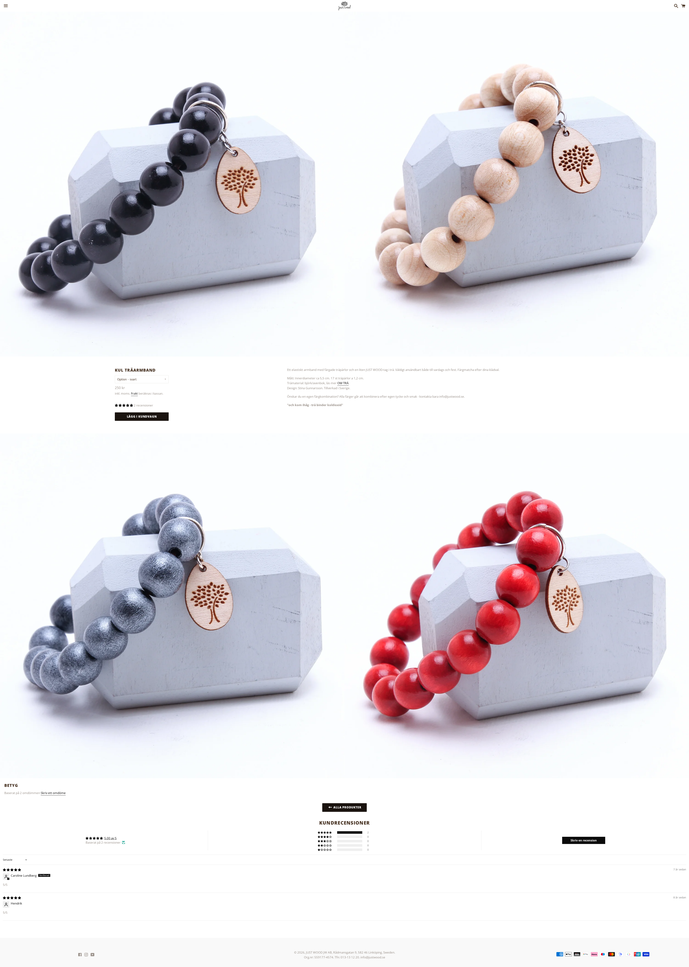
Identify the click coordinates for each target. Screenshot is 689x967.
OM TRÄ (343, 383)
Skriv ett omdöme (53, 793)
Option (122, 379)
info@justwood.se (372, 957)
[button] (124, 405)
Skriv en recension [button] (584, 840)
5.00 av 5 (110, 838)
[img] (12, 870)
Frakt (134, 393)
